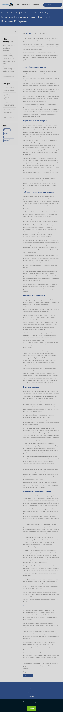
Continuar (31, 708)
